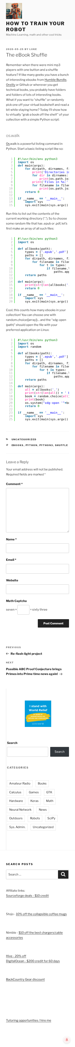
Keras (34, 801)
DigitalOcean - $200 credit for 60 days (33, 961)
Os (8, 144)
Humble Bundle (55, 80)
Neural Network (20, 809)
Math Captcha (16, 601)
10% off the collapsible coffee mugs (41, 914)
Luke (33, 49)
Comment (14, 484)
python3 (46, 445)
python (32, 445)
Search (12, 743)
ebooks (18, 445)
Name (11, 539)
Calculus (15, 792)
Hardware (16, 801)
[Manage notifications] (67, 1040)
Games (34, 792)
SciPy (51, 818)
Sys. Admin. (17, 827)
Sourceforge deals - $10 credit (27, 895)
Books (42, 783)
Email (11, 560)
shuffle (61, 445)
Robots (35, 818)
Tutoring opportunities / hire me (28, 1020)
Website (12, 580)
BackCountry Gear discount (25, 979)
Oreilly (10, 85)
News (43, 809)
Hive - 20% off (16, 956)
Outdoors (16, 818)
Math (49, 801)
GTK (49, 792)
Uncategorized (24, 439)
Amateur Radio (19, 783)
